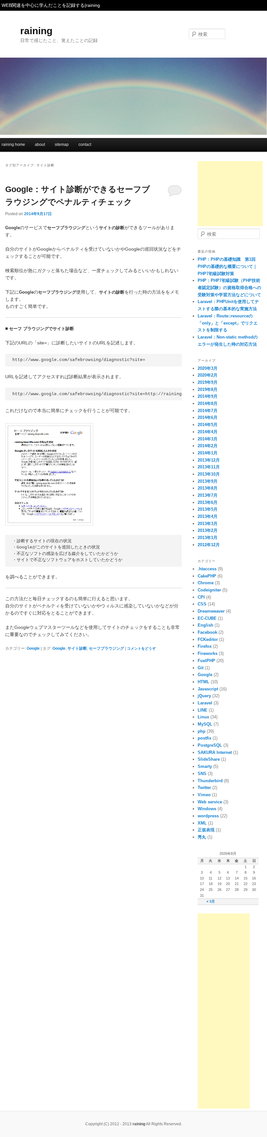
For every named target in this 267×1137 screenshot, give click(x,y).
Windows (207, 808)
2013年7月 (208, 495)
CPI (201, 597)
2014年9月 (208, 396)
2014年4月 (208, 431)
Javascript (208, 688)
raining (36, 30)
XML (202, 823)
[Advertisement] (230, 193)
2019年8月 (208, 389)
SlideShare (209, 759)
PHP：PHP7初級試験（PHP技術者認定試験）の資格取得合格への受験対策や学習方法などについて (229, 287)
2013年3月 (208, 523)
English (205, 625)
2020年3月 (208, 368)
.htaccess (207, 568)
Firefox (205, 646)
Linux (203, 716)
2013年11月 (209, 467)
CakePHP (207, 576)
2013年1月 (208, 537)
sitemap (62, 144)
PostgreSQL (210, 745)
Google (33, 648)
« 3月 (210, 901)
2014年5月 (208, 424)
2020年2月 (208, 375)
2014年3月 (208, 439)
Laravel (205, 702)
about (40, 144)
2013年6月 (208, 502)
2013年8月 (208, 488)
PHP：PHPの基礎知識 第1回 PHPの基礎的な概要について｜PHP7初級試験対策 (227, 266)
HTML (203, 681)
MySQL (205, 724)
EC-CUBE (207, 618)
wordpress (208, 815)
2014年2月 (208, 445)
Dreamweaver (211, 611)
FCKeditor (208, 639)
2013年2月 (208, 530)
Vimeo (204, 794)
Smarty (205, 766)
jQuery (204, 695)
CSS (202, 604)
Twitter (204, 787)
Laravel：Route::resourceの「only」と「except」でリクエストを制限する (228, 322)
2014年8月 (208, 403)
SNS (202, 773)
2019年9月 (208, 382)
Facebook (207, 632)
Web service (210, 801)
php (201, 731)
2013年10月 (209, 474)
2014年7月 (208, 410)
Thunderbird (210, 780)
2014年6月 (208, 417)
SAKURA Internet (215, 752)
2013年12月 (209, 460)
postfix (204, 738)
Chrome (206, 582)
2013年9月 (208, 481)
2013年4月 (208, 516)
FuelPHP (206, 660)
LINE (202, 710)
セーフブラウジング (106, 648)
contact (84, 144)
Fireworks (208, 653)
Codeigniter (209, 590)
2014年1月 (208, 453)
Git (201, 667)
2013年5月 (208, 509)
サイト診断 (77, 648)
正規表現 (206, 829)
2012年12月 (209, 544)
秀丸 (202, 837)
